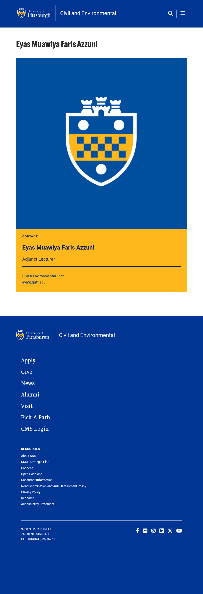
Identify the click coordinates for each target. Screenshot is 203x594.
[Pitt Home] (36, 13)
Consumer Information (36, 480)
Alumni (30, 395)
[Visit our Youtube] (179, 530)
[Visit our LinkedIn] (161, 530)
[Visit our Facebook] (137, 530)
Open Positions (31, 474)
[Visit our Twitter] (170, 530)
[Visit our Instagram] (153, 530)
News (28, 383)
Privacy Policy (30, 492)
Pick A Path (35, 417)
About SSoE (29, 456)
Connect (27, 468)
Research (27, 498)
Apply (28, 360)
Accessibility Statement (37, 504)
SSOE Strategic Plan (35, 462)
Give (26, 372)
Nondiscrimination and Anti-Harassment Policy (53, 486)
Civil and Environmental (88, 13)
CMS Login (35, 429)
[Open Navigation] (183, 13)
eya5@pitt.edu (34, 282)
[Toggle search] (172, 13)
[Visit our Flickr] (145, 530)
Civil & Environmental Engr (43, 276)
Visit (27, 406)
